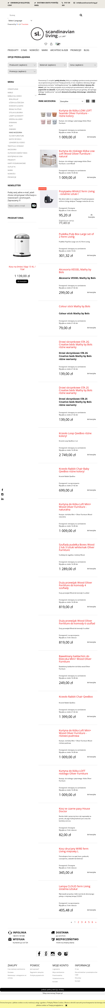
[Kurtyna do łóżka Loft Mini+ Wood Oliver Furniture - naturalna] (49, 505)
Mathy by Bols (15, 139)
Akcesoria (12, 149)
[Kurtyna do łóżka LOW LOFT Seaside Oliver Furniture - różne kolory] (49, 118)
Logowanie (51, 44)
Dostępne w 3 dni (15, 156)
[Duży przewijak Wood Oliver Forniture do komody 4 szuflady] (49, 583)
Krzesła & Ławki (16, 119)
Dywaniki (13, 122)
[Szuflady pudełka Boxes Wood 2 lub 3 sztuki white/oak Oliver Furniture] (49, 545)
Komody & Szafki (16, 106)
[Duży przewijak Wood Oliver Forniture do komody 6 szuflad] (49, 621)
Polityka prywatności (37, 975)
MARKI (10, 170)
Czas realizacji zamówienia (16, 969)
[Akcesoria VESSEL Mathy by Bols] (49, 270)
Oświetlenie (13, 89)
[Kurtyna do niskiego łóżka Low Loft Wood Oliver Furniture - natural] (49, 159)
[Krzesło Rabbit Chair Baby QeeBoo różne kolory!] (49, 469)
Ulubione (46, 44)
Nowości (11, 174)
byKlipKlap (13, 99)
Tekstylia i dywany (16, 146)
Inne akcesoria (15, 132)
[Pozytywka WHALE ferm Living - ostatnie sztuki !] (49, 199)
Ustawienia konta (58, 978)
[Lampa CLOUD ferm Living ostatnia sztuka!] (49, 887)
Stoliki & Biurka (16, 112)
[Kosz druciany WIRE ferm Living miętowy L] (49, 849)
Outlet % (11, 167)
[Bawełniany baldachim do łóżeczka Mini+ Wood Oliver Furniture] (49, 657)
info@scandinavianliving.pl (86, 3)
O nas (77, 969)
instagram (2, 494)
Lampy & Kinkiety (16, 116)
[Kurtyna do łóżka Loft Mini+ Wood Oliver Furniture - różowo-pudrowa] (49, 731)
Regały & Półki (15, 109)
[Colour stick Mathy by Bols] (49, 307)
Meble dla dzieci (15, 96)
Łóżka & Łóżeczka (16, 102)
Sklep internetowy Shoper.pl (52, 993)
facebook (2, 490)
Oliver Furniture (16, 136)
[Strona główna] (52, 33)
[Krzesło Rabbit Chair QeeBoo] (49, 697)
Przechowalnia (57, 975)
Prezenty (11, 160)
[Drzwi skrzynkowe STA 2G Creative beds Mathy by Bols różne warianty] (49, 342)
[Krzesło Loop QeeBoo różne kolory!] (49, 434)
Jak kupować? (34, 969)
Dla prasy (78, 978)
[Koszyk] (58, 44)
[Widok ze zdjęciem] (87, 101)
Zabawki (12, 129)
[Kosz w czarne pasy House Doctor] (49, 809)
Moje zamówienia (58, 972)
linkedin (2, 499)
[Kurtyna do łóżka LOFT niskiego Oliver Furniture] (49, 771)
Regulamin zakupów (37, 972)
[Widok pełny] (93, 101)
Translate (25, 24)
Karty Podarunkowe (17, 163)
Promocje (12, 177)
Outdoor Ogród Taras (17, 153)
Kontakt (55, 982)
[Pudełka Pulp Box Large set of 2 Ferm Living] (49, 235)
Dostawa (10, 972)
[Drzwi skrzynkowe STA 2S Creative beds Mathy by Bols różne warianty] (49, 388)
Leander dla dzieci (17, 142)
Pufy (11, 126)
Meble (10, 92)
